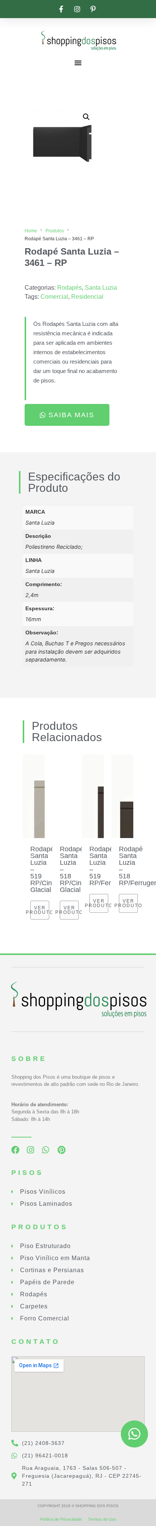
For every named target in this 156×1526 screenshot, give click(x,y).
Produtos (54, 230)
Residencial (87, 296)
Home (31, 230)
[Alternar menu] (78, 62)
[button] (86, 117)
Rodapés (69, 287)
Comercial (54, 296)
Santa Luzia (101, 287)
